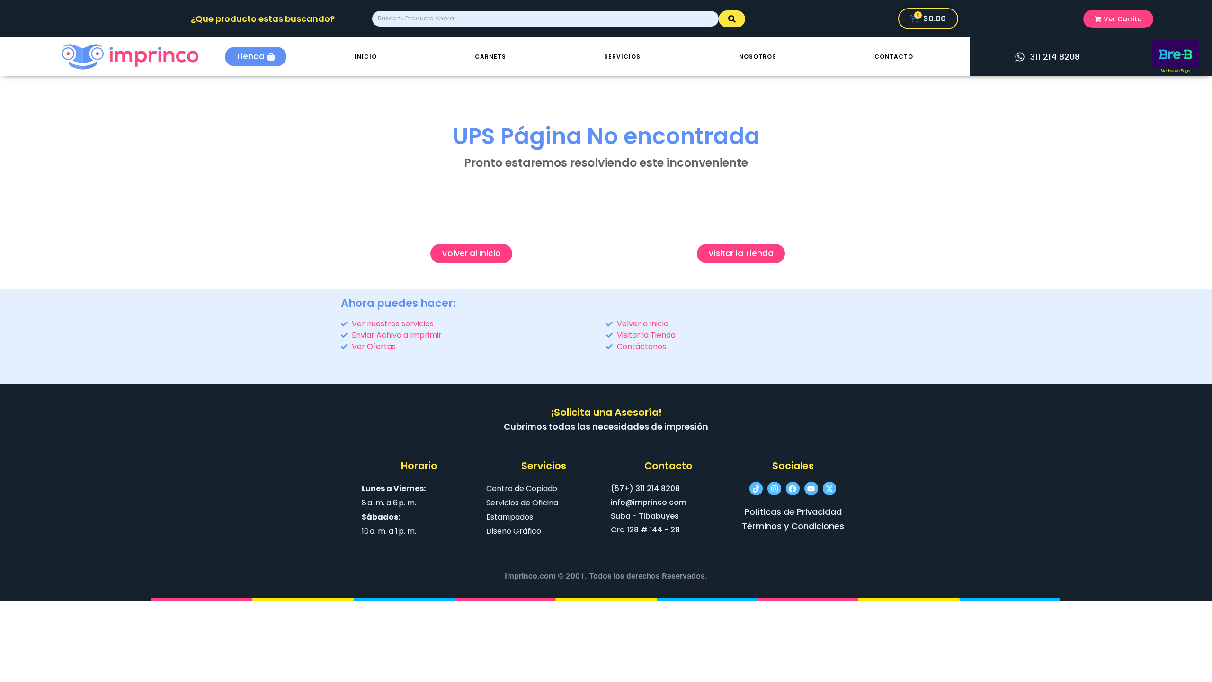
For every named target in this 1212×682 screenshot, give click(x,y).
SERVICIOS (622, 57)
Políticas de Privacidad (793, 512)
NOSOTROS (757, 57)
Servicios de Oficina (522, 502)
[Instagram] (774, 488)
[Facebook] (793, 488)
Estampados (509, 517)
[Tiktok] (756, 488)
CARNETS (490, 57)
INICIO (366, 57)
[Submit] (732, 18)
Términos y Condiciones (793, 526)
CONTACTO (893, 57)
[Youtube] (811, 488)
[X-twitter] (830, 488)
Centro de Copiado (521, 488)
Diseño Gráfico (513, 531)
